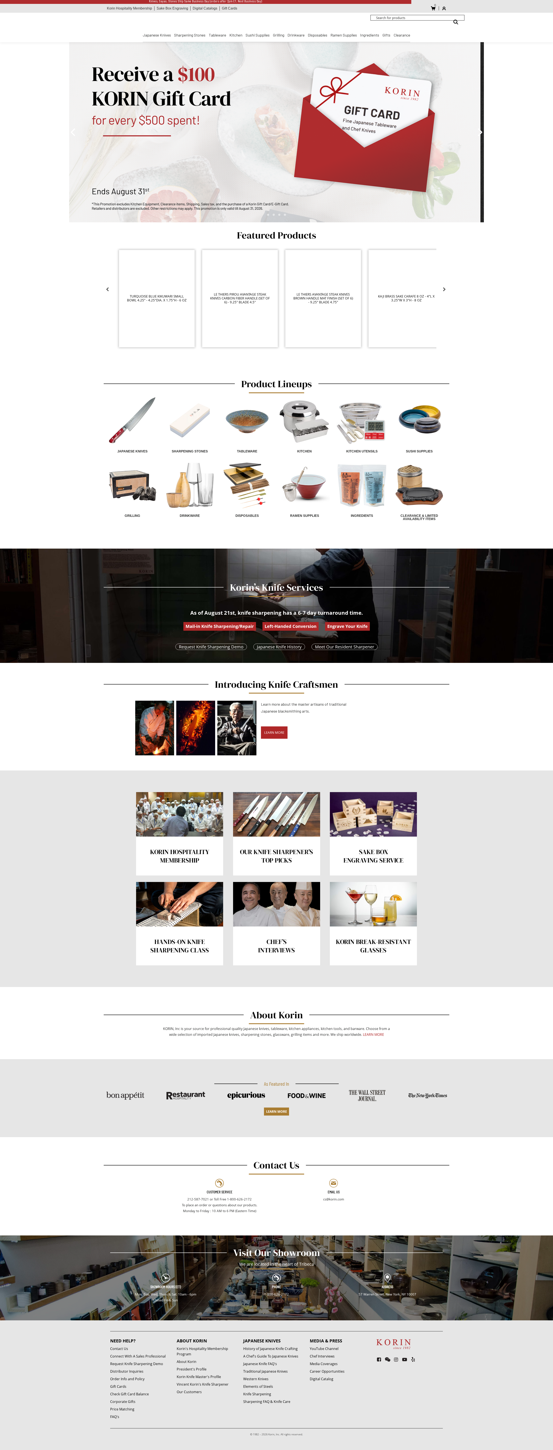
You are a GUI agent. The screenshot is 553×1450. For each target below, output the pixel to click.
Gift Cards (229, 8)
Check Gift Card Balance (129, 1394)
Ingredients (369, 35)
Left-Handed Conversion (290, 626)
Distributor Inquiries (126, 1371)
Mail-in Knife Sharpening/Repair (220, 626)
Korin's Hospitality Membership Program (202, 1351)
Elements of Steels (258, 1386)
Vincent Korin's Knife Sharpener (203, 1384)
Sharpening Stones (189, 35)
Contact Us (119, 1348)
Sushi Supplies (258, 35)
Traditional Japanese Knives (265, 1371)
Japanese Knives (157, 35)
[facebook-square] (379, 1359)
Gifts (386, 35)
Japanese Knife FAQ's (260, 1363)
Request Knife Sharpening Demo (211, 647)
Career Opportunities (327, 1371)
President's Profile (192, 1369)
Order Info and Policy (127, 1379)
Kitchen (235, 35)
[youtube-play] (404, 1359)
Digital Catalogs (205, 8)
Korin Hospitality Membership (129, 8)
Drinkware (296, 35)
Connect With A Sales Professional (138, 1356)
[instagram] (396, 1359)
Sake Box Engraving (172, 8)
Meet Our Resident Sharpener (344, 647)
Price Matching (122, 1409)
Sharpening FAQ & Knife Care (266, 1401)
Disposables (317, 35)
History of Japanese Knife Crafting (270, 1348)
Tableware (217, 35)
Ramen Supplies (344, 35)
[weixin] (387, 1359)
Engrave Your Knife (347, 626)
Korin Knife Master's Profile (199, 1376)
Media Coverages (324, 1363)
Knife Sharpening (257, 1394)
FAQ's (114, 1416)
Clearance (402, 35)
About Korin (186, 1361)
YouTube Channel (324, 1348)
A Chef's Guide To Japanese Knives (270, 1356)
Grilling (278, 35)
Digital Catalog (321, 1379)
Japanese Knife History (279, 647)
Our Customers (189, 1392)
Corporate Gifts (122, 1401)
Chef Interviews (322, 1356)
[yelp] (413, 1359)
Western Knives (256, 1379)
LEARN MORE (274, 732)
